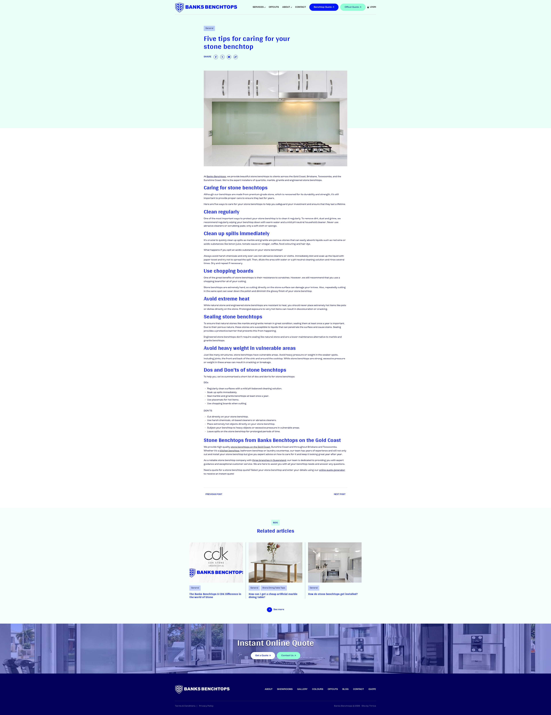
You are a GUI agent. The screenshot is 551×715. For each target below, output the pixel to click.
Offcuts (274, 7)
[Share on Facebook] (216, 57)
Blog (345, 689)
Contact (300, 7)
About (286, 7)
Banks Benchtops (216, 176)
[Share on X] (222, 57)
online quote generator (332, 470)
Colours (317, 689)
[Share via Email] (229, 57)
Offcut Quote (352, 7)
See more (278, 609)
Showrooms (285, 689)
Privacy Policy (206, 706)
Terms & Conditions (185, 706)
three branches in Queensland (269, 460)
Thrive (372, 706)
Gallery (302, 689)
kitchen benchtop (229, 451)
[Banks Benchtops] (206, 8)
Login (373, 7)
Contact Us (287, 655)
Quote (372, 689)
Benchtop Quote (323, 7)
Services (258, 7)
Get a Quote (261, 655)
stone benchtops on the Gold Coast (250, 447)
